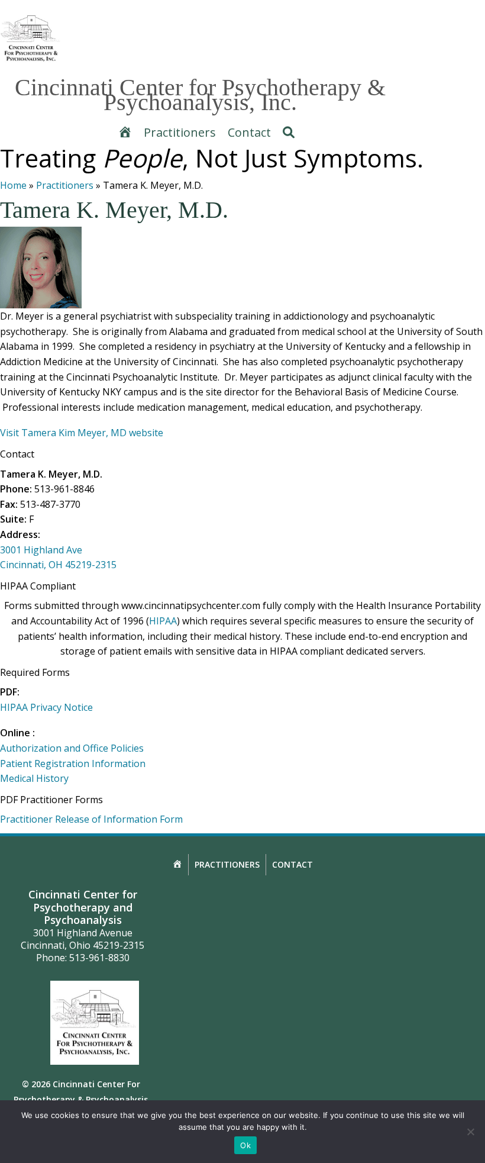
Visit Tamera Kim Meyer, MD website (81, 432)
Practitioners (64, 185)
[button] (288, 132)
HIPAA (163, 620)
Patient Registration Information (73, 763)
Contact (292, 864)
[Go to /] (31, 38)
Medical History (34, 778)
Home (13, 185)
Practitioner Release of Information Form (91, 819)
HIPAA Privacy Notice (46, 707)
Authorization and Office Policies (72, 748)
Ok (245, 1145)
